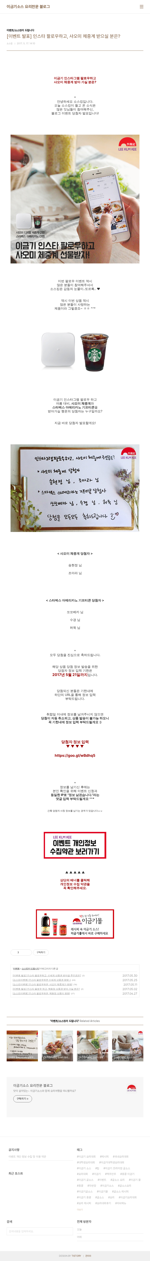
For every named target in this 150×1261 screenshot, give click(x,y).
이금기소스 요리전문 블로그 (28, 6)
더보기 (80, 1209)
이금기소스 (108, 1185)
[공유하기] (22, 952)
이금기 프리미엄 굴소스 (117, 1168)
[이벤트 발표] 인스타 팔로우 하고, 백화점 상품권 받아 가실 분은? (46, 988)
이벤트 (16, 968)
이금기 (97, 1174)
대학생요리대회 (87, 1162)
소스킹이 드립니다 (30, 968)
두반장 (92, 1185)
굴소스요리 (125, 1185)
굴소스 (100, 1197)
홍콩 (81, 1185)
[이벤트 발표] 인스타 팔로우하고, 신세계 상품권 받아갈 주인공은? (47, 975)
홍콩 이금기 (128, 1174)
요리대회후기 (104, 1203)
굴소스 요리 (118, 1179)
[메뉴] (141, 6)
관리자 (88, 1256)
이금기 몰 (135, 1179)
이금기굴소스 (86, 1191)
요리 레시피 (85, 1203)
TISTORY (76, 1256)
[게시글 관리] (27, 952)
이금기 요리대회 (87, 1156)
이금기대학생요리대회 (112, 1162)
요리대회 (83, 1174)
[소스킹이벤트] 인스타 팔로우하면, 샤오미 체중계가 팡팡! (42, 984)
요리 (112, 1197)
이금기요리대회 (128, 1197)
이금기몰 (103, 1191)
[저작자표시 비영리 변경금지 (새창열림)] (54, 952)
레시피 (105, 1156)
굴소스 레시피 (121, 1191)
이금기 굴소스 (86, 1179)
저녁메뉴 (121, 1203)
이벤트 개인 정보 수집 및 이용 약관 (27, 1156)
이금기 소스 (85, 1168)
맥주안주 (111, 1174)
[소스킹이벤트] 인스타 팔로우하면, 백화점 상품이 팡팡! (41, 993)
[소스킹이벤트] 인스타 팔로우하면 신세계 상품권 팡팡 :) (42, 979)
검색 (69, 1231)
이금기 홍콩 (85, 1197)
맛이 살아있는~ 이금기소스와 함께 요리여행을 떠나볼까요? (44, 1090)
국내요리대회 (121, 1156)
